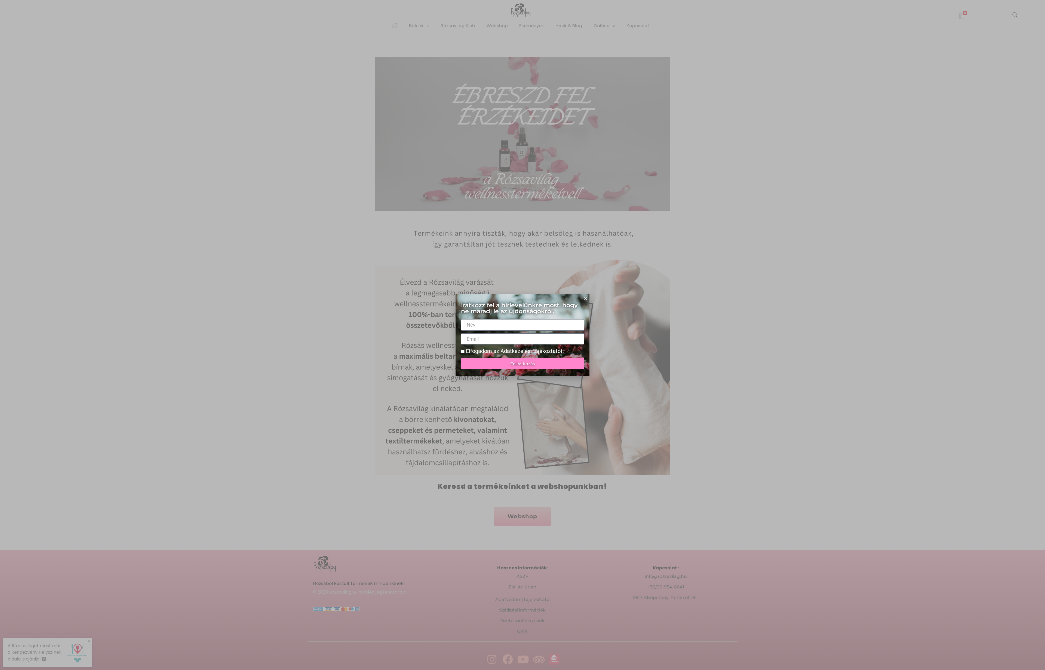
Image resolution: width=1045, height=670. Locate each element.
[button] (585, 299)
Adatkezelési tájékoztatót (531, 351)
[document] (522, 335)
